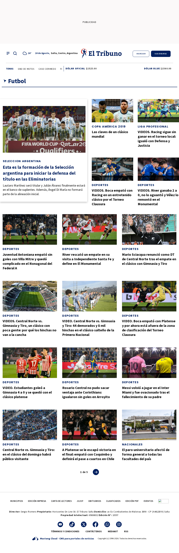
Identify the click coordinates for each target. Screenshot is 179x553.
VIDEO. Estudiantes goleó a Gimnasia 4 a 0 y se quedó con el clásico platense (27, 392)
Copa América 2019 (109, 127)
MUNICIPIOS (16, 501)
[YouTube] (60, 524)
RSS (126, 531)
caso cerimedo (43, 68)
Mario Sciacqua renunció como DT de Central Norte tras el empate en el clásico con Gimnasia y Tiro (149, 259)
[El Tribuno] (101, 53)
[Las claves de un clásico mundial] (112, 110)
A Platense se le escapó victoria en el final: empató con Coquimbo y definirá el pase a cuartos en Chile (89, 454)
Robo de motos (21, 68)
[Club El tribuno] (163, 501)
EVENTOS (148, 501)
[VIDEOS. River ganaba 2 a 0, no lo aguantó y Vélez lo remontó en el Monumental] (158, 169)
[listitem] (28, 53)
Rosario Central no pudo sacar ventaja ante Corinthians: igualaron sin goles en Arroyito (86, 392)
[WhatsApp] (107, 524)
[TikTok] (72, 524)
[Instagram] (119, 524)
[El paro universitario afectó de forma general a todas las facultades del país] (149, 425)
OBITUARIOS (94, 501)
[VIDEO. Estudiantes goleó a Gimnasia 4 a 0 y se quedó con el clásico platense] (30, 362)
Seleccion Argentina (22, 161)
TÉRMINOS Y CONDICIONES (65, 531)
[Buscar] (15, 53)
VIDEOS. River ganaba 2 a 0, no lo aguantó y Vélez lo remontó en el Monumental (158, 197)
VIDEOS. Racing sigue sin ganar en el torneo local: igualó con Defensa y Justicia (157, 139)
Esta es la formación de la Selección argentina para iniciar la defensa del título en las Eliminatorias (39, 173)
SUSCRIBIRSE (161, 54)
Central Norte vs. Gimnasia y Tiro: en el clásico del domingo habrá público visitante (29, 454)
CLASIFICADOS (113, 501)
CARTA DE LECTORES (61, 501)
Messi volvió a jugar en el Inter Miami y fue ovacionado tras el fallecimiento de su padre (145, 392)
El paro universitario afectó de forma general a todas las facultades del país (146, 454)
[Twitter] (84, 524)
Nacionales (132, 444)
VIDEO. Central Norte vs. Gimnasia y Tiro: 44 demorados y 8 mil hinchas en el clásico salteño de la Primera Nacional (88, 328)
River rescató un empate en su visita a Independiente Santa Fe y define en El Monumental (88, 259)
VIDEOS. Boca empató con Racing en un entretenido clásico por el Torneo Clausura (112, 197)
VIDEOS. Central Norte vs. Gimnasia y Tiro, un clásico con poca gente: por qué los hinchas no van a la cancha (29, 328)
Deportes (100, 185)
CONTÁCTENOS (93, 531)
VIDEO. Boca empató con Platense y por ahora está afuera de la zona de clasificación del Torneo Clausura (149, 328)
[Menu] (8, 53)
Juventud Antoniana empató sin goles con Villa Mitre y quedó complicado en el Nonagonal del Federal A (27, 261)
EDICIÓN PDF (132, 501)
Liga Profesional (153, 127)
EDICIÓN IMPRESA (37, 501)
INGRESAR (141, 54)
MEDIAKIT (113, 531)
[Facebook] (95, 524)
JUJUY (80, 501)
